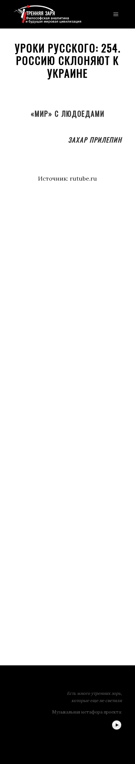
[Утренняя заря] (47, 14)
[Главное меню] (116, 14)
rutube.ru (83, 178)
